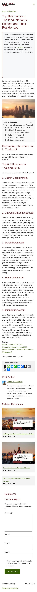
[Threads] (25, 366)
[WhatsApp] (15, 366)
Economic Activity (8, 584)
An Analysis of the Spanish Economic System (18, 434)
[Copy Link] (5, 369)
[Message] (8, 366)
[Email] (29, 366)
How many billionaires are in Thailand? (19, 125)
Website (7, 552)
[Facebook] (22, 366)
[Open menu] (34, 5)
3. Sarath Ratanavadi (16, 135)
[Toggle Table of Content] (31, 122)
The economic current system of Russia (16, 468)
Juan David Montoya (14, 382)
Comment (9, 513)
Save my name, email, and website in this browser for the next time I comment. (19, 563)
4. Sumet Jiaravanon (16, 137)
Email (7, 543)
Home (4, 11)
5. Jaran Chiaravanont (16, 140)
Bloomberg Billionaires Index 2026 (14, 347)
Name (7, 534)
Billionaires (12, 11)
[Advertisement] (18, 64)
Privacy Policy (13, 588)
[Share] (8, 369)
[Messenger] (12, 366)
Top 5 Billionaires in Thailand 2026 (17, 127)
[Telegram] (19, 366)
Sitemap (5, 588)
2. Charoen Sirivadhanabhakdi (19, 132)
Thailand (20, 47)
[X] (5, 366)
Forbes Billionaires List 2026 (12, 344)
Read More (9, 436)
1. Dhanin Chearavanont (16, 130)
